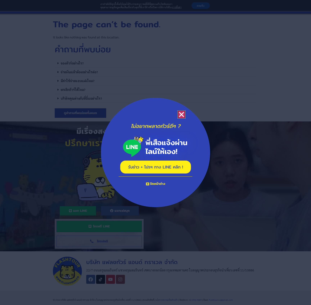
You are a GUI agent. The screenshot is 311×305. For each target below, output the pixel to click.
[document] (155, 152)
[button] (181, 114)
